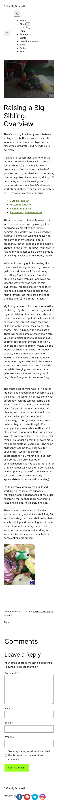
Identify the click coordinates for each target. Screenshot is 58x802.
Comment (11, 673)
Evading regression (21, 208)
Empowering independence (26, 212)
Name (8, 708)
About (23, 24)
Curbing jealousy (20, 200)
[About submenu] (28, 24)
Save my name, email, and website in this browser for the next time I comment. (29, 755)
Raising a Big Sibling (43, 611)
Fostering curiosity (21, 204)
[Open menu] (7, 33)
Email (8, 722)
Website (9, 736)
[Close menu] (17, 14)
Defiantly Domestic (15, 6)
